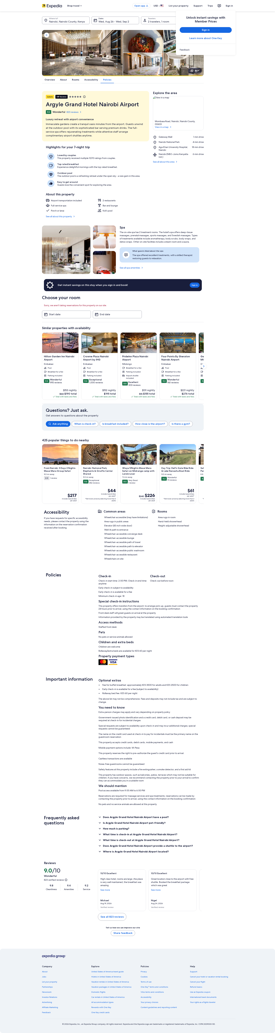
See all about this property (59, 216)
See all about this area (163, 161)
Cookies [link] (144, 976)
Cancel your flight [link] (197, 982)
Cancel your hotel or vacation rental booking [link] (209, 976)
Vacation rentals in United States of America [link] (110, 982)
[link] (206, 49)
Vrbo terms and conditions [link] (152, 992)
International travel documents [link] (203, 997)
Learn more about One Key (205, 38)
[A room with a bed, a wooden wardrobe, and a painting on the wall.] (104, 262)
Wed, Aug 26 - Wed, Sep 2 (114, 21)
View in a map (162, 127)
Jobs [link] (44, 976)
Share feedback (122, 933)
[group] (125, 424)
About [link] (44, 971)
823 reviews (72, 112)
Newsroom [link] (47, 992)
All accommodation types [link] (102, 1002)
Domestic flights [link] (98, 992)
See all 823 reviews (112, 916)
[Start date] (66, 314)
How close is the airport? (150, 423)
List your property (178, 5)
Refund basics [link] (196, 987)
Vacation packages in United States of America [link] (111, 987)
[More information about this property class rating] (84, 96)
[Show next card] (203, 366)
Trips (210, 5)
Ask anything (60, 423)
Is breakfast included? (115, 423)
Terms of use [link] (146, 982)
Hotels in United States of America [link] (106, 976)
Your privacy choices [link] (149, 1002)
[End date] (117, 314)
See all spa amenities (130, 267)
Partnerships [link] (47, 987)
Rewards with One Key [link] (101, 1007)
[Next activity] (203, 473)
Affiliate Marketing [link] (50, 1007)
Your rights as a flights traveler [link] (202, 1002)
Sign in (229, 5)
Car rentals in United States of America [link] (107, 997)
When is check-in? (85, 423)
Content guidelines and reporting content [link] (159, 1007)
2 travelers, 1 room (158, 21)
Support (198, 5)
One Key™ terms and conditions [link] (154, 987)
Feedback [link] (46, 1012)
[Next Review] (198, 890)
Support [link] (193, 971)
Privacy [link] (144, 971)
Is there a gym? (181, 423)
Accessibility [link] (146, 997)
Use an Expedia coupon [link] (200, 992)
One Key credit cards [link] (100, 1012)
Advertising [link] (47, 1002)
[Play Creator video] (143, 41)
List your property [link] (49, 982)
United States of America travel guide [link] (107, 971)
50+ (197, 70)
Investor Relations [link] (49, 997)
